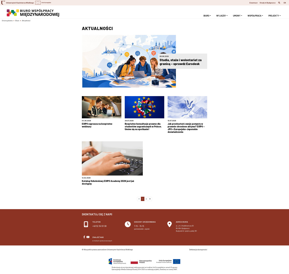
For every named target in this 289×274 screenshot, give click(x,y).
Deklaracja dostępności (198, 249)
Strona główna (7, 21)
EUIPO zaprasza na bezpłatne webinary (97, 125)
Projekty (273, 15)
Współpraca (254, 15)
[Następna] (150, 199)
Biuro (206, 15)
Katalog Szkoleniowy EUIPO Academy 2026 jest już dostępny (108, 182)
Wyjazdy (221, 15)
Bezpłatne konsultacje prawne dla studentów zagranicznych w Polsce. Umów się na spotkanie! (143, 126)
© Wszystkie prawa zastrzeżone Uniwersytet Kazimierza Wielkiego (107, 249)
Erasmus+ (253, 3)
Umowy (236, 15)
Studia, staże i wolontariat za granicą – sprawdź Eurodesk (181, 62)
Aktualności (26, 21)
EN (285, 3)
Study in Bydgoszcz (268, 3)
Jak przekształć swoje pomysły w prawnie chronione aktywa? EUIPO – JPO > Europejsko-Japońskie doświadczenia (186, 127)
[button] (279, 2)
